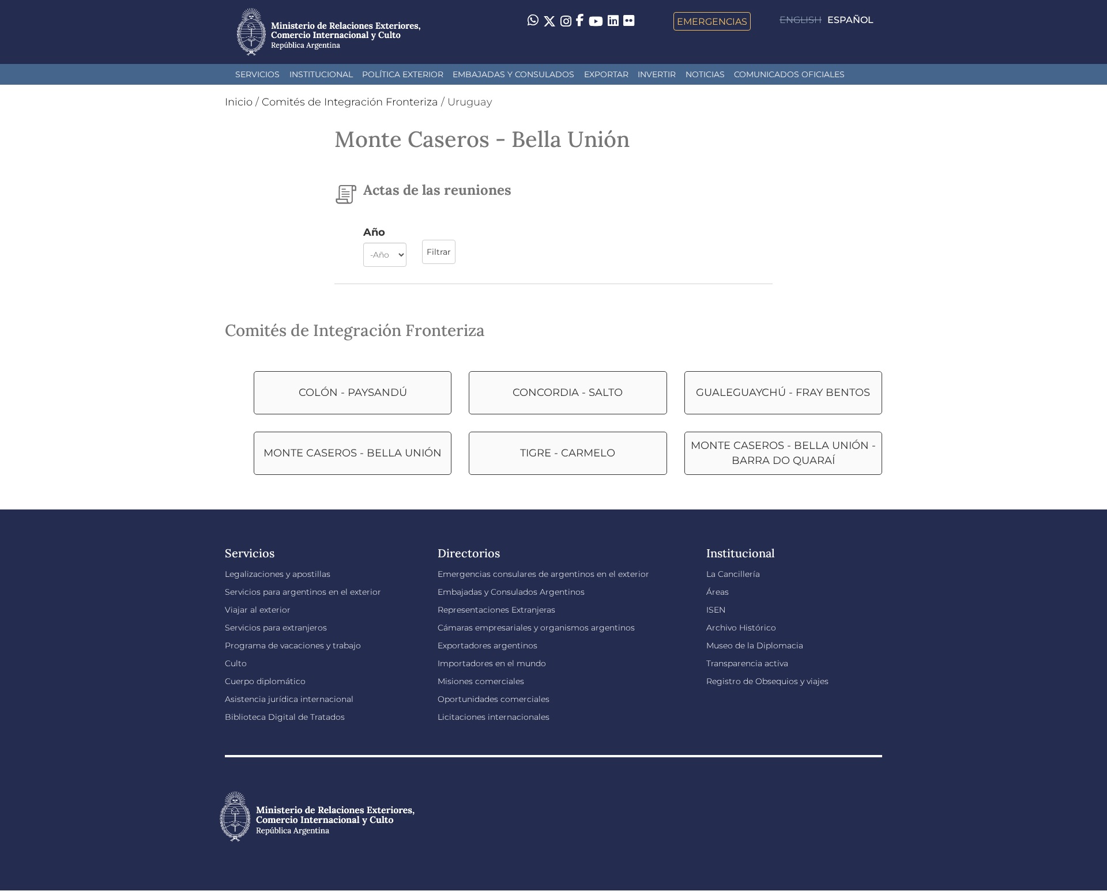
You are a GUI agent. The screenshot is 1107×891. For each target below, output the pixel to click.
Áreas (717, 592)
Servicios (257, 74)
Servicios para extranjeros (276, 627)
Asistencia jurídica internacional (289, 699)
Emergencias (712, 21)
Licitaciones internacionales (493, 717)
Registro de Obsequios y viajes (767, 681)
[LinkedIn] (613, 20)
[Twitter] (549, 21)
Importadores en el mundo (492, 663)
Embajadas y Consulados (513, 74)
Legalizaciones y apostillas (277, 574)
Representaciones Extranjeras (496, 610)
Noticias (705, 74)
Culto (236, 663)
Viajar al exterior (258, 610)
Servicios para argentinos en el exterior (303, 592)
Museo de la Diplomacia (754, 645)
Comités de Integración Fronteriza (350, 102)
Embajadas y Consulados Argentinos (511, 592)
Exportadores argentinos (487, 645)
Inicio (239, 102)
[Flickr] (628, 20)
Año (374, 232)
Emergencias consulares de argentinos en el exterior (543, 574)
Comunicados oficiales (789, 74)
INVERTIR (657, 74)
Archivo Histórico (741, 627)
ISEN (715, 610)
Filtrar (439, 252)
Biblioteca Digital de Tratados (285, 717)
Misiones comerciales (481, 681)
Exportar (606, 74)
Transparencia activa (747, 663)
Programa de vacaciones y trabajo (293, 645)
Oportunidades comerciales (493, 699)
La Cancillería (733, 574)
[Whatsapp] (533, 21)
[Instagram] (565, 21)
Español (850, 19)
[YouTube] (596, 21)
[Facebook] (580, 21)
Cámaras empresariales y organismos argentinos (536, 627)
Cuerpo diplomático (265, 681)
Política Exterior (402, 74)
